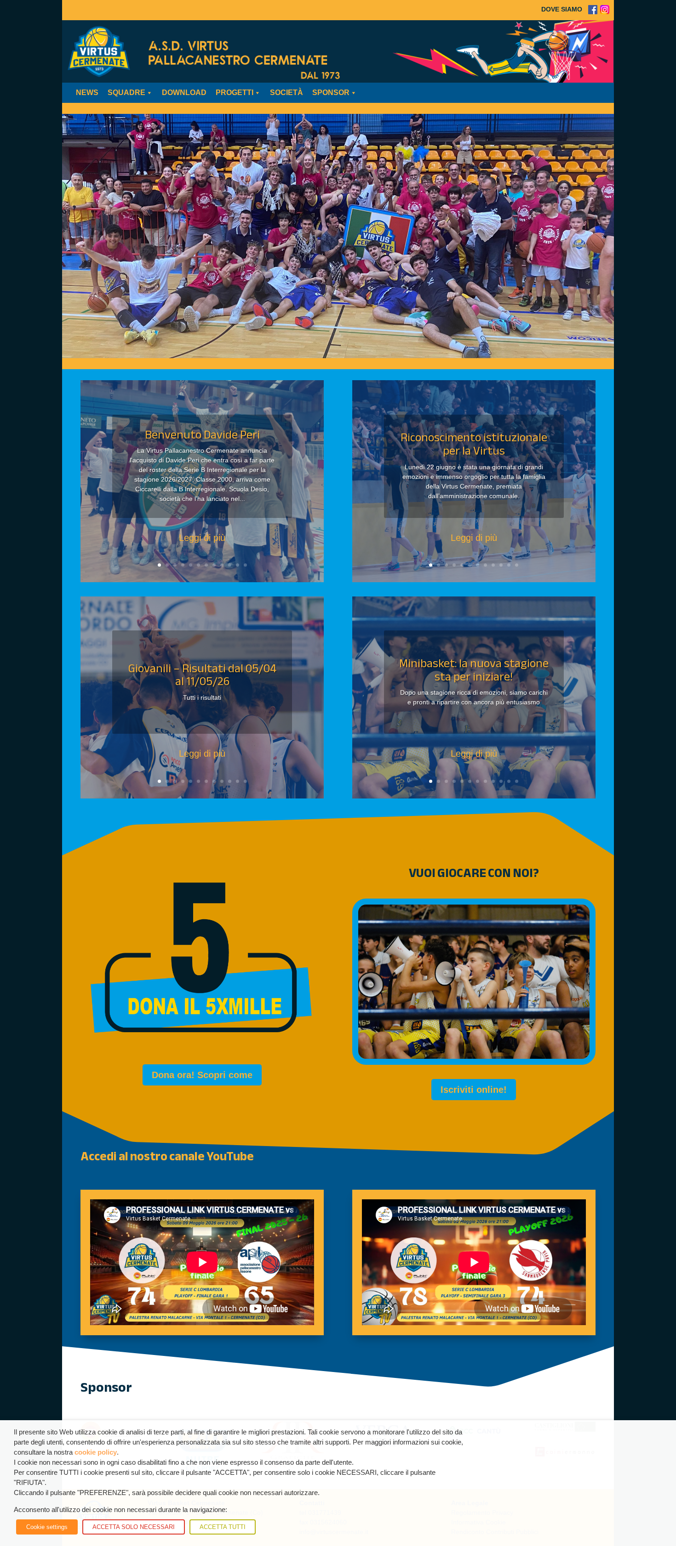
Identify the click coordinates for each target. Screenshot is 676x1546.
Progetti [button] (234, 92)
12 (245, 565)
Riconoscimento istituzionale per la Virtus (474, 444)
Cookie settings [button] (47, 1527)
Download (184, 92)
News (87, 92)
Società (286, 92)
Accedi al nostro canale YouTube (167, 1156)
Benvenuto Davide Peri (202, 434)
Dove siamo (561, 9)
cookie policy (95, 1452)
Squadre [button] (126, 92)
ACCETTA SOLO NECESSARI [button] (133, 1527)
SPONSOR (330, 92)
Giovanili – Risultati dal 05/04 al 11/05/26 (202, 675)
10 (229, 565)
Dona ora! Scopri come (202, 1075)
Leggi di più (202, 538)
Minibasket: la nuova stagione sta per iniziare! (474, 670)
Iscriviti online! (474, 1090)
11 (237, 565)
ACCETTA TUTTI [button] (223, 1527)
